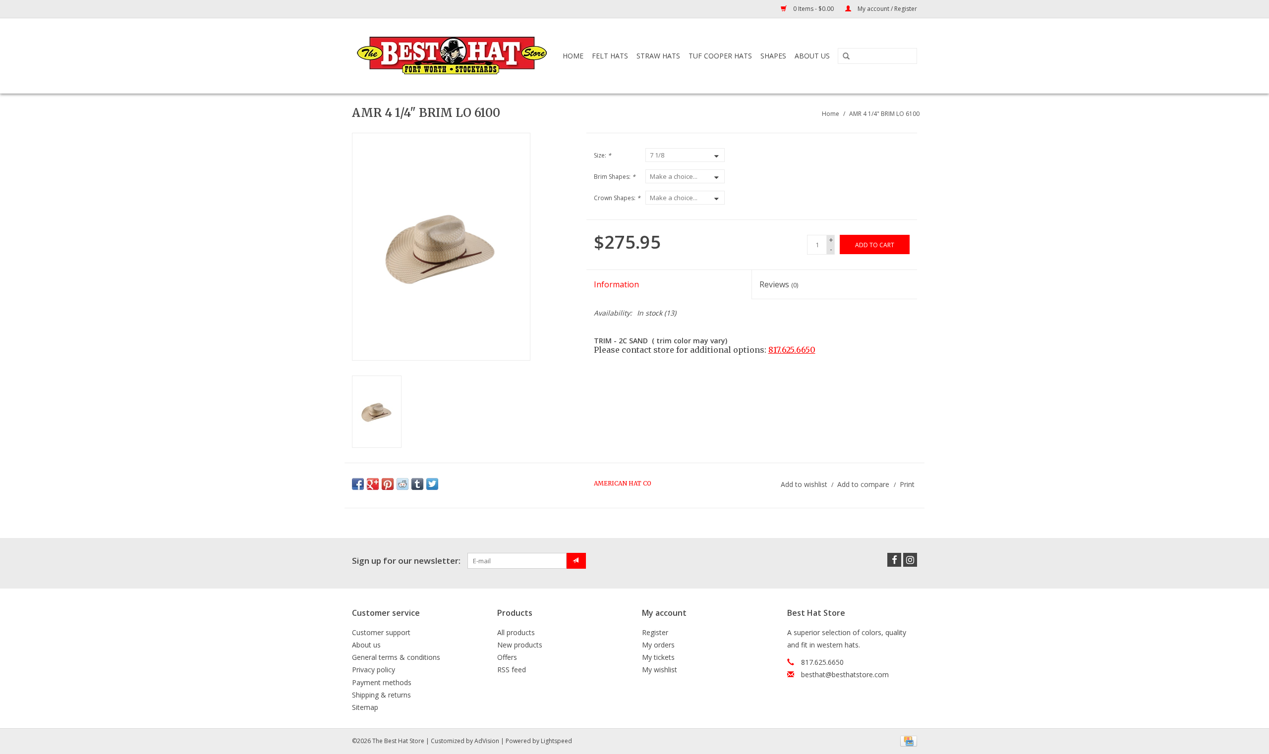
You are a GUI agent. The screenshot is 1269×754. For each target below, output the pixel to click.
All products (516, 632)
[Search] (846, 56)
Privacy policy (373, 669)
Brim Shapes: (614, 176)
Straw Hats (658, 55)
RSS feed (511, 669)
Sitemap (365, 707)
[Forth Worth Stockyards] (453, 55)
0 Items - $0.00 (813, 8)
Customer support (381, 632)
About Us (812, 55)
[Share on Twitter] (432, 484)
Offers (507, 657)
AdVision (486, 741)
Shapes (773, 55)
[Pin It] (388, 484)
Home (573, 55)
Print (907, 484)
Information (616, 284)
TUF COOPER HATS (720, 55)
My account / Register (886, 8)
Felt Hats (610, 55)
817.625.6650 (791, 350)
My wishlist (659, 669)
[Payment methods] (907, 740)
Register (655, 632)
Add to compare (864, 484)
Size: (602, 155)
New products (519, 644)
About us (366, 644)
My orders (658, 644)
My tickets (658, 657)
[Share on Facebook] (358, 484)
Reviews (778, 284)
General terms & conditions (396, 657)
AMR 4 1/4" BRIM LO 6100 (884, 113)
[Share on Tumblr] (417, 484)
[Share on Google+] (373, 484)
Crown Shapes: (617, 198)
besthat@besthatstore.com (845, 674)
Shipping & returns (381, 695)
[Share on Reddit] (402, 484)
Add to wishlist (804, 484)
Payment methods (381, 682)
